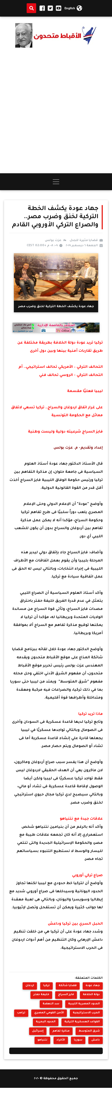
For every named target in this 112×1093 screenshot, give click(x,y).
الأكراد (61, 1040)
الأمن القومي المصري (49, 1012)
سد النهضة (51, 1003)
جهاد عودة (93, 985)
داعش (95, 1040)
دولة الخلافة (91, 994)
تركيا (46, 985)
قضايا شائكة (68, 985)
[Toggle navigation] (56, 181)
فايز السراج (66, 994)
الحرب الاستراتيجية (86, 1012)
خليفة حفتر (41, 994)
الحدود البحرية (45, 1021)
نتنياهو (42, 1040)
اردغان (30, 985)
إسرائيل (37, 1031)
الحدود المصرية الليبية (84, 1003)
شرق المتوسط (89, 1031)
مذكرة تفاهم (61, 1031)
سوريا (78, 1040)
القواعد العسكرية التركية (82, 1021)
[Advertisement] (56, 110)
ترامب (21, 1012)
